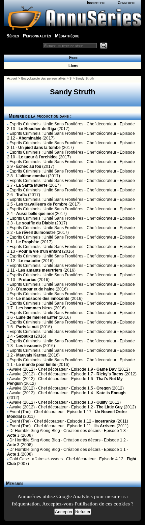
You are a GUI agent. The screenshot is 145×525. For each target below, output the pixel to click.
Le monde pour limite (36, 364)
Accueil (12, 78)
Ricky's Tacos (109, 374)
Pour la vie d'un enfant (40, 251)
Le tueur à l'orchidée (38, 157)
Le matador (29, 260)
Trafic (21, 194)
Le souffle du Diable (35, 223)
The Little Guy (109, 407)
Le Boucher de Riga (37, 128)
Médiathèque (67, 35)
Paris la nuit (27, 327)
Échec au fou (28, 166)
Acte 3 (13, 435)
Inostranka (105, 421)
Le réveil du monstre (36, 232)
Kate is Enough (110, 393)
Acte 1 (13, 454)
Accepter (63, 511)
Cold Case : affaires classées (36, 459)
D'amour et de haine (35, 289)
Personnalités (37, 35)
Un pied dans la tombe (39, 147)
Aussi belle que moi (35, 213)
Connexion (126, 3)
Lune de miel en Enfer (37, 317)
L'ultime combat (31, 176)
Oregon (103, 388)
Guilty (102, 402)
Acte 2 (13, 444)
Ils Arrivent (105, 426)
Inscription (96, 3)
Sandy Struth (85, 78)
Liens (72, 66)
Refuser (82, 511)
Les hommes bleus (34, 308)
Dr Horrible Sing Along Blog (34, 430)
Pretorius (27, 279)
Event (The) (20, 411)
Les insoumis (29, 345)
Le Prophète (27, 242)
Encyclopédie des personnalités (43, 78)
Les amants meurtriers (40, 270)
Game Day (106, 369)
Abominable (30, 138)
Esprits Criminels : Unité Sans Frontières (46, 124)
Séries (12, 35)
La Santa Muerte (32, 185)
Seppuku (24, 336)
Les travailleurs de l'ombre (41, 204)
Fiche (72, 57)
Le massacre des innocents (42, 298)
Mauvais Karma (31, 355)
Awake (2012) (22, 369)
